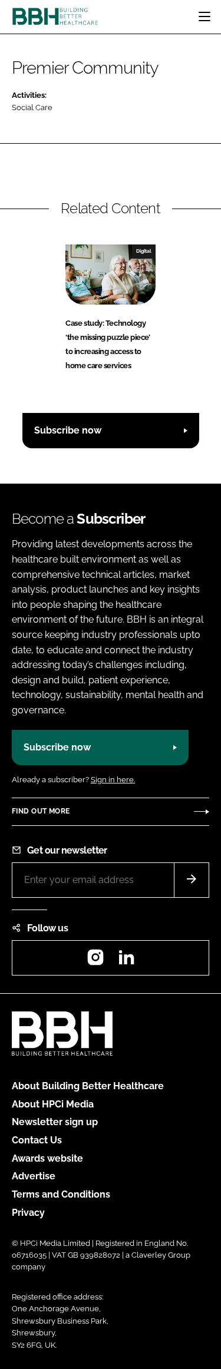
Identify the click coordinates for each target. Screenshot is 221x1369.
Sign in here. (113, 779)
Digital (143, 251)
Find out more (41, 811)
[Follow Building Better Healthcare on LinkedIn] (126, 961)
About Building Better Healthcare (88, 1086)
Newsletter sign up (55, 1121)
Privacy (28, 1212)
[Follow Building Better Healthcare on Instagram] (95, 961)
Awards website (47, 1158)
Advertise (33, 1176)
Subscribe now (67, 430)
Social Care (32, 107)
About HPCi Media (53, 1104)
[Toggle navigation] (204, 16)
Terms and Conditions (61, 1194)
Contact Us (37, 1140)
